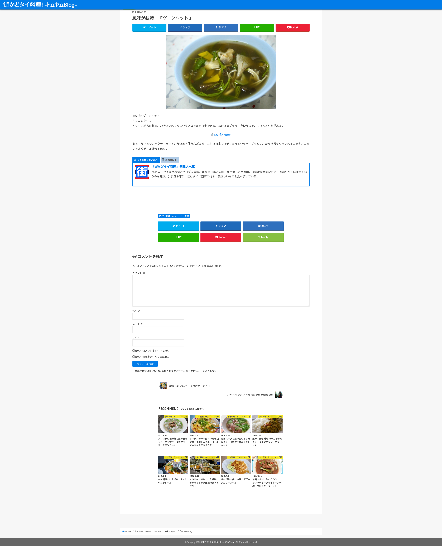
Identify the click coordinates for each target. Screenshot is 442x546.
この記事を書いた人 (147, 159)
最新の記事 (171, 159)
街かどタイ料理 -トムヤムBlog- (218, 542)
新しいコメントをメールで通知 (152, 350)
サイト (136, 337)
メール (137, 324)
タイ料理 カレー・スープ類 (175, 215)
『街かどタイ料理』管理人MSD (173, 166)
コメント (138, 273)
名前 (136, 310)
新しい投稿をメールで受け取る (152, 356)
